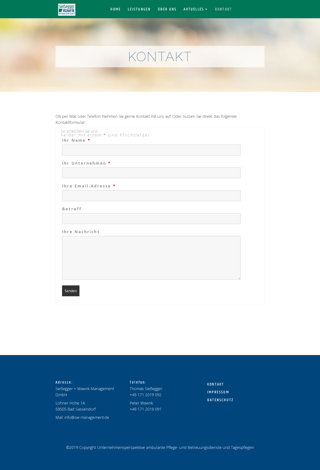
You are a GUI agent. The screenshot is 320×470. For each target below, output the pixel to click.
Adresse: (64, 382)
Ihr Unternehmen (86, 163)
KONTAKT (223, 9)
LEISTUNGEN (139, 9)
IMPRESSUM (218, 392)
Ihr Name (76, 140)
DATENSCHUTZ (220, 400)
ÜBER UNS (167, 9)
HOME (115, 9)
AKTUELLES (194, 9)
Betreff (72, 208)
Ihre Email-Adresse (88, 186)
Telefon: (138, 382)
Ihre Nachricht (81, 231)
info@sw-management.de (86, 417)
